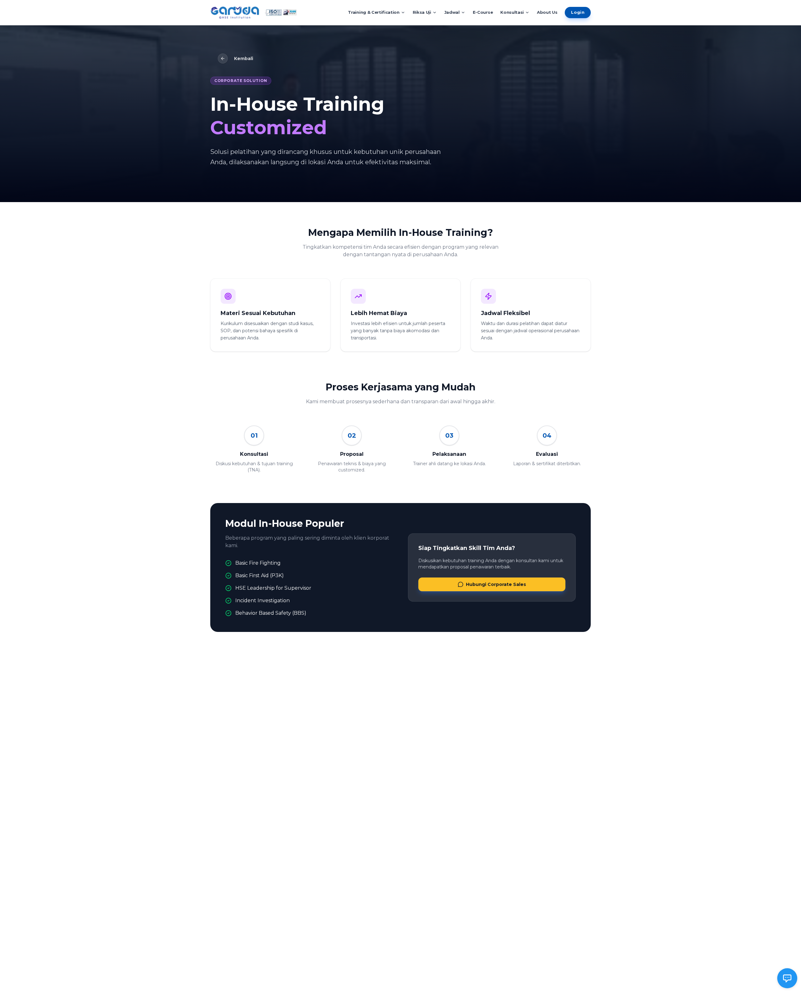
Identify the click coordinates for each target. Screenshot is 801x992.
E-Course (483, 12)
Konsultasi (512, 12)
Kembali (243, 58)
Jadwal (452, 12)
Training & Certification (373, 12)
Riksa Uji (422, 12)
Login (577, 12)
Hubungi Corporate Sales (496, 584)
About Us (547, 12)
